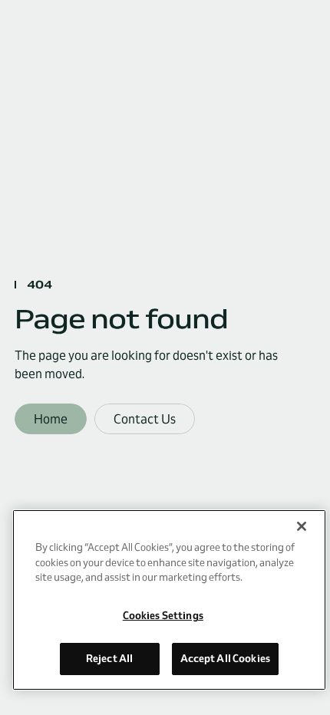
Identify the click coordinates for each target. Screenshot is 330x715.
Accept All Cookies (225, 658)
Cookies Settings (163, 615)
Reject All (109, 658)
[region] (169, 599)
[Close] (301, 526)
